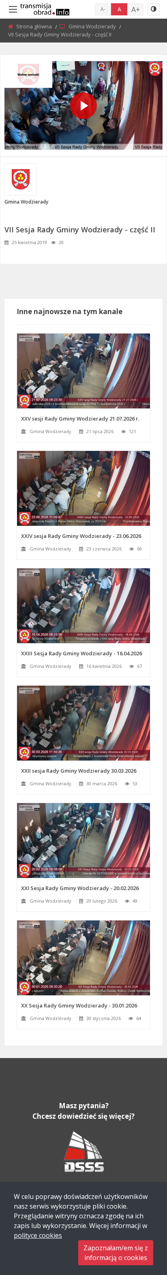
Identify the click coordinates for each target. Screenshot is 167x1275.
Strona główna (34, 26)
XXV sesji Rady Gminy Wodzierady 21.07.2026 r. (80, 418)
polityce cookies (38, 1235)
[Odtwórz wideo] (83, 105)
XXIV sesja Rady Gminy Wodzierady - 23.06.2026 (81, 536)
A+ (135, 9)
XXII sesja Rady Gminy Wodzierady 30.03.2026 (78, 770)
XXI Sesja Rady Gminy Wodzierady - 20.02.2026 (80, 888)
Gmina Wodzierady (93, 26)
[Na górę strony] (141, 1224)
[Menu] (13, 9)
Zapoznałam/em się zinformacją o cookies (116, 1252)
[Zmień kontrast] (154, 9)
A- (103, 9)
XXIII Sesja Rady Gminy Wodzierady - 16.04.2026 (81, 653)
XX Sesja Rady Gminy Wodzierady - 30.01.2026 (79, 1005)
